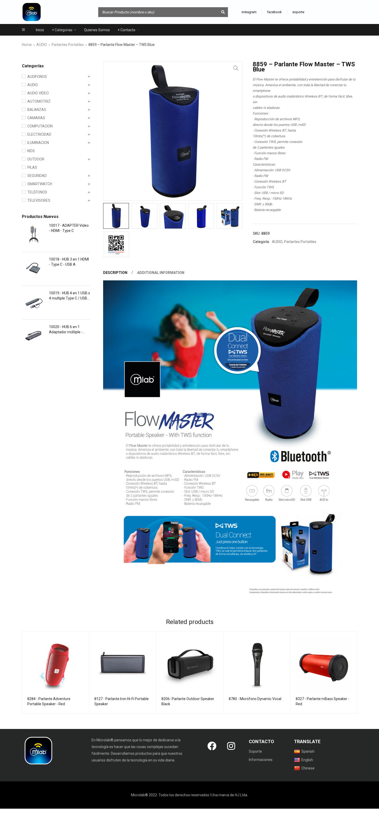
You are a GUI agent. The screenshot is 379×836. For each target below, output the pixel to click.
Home (27, 45)
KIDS (31, 151)
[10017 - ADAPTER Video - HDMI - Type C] (33, 235)
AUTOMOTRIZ (39, 101)
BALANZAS (36, 110)
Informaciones (261, 760)
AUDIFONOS (37, 77)
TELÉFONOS (37, 192)
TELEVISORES (38, 200)
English (307, 760)
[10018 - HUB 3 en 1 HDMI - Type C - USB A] (33, 268)
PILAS (32, 167)
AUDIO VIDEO (38, 93)
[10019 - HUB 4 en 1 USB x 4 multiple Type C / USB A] (33, 302)
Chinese (308, 768)
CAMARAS (36, 118)
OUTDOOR (35, 159)
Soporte (255, 751)
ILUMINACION (38, 143)
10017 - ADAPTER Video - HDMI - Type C (69, 228)
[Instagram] (231, 746)
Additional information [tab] (160, 273)
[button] (236, 68)
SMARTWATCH (39, 184)
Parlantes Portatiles (68, 45)
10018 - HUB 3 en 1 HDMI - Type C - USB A (69, 261)
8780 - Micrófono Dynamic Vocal (255, 699)
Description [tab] (115, 273)
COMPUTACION (40, 126)
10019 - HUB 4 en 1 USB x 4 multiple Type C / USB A (69, 296)
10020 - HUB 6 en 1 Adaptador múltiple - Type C (66, 330)
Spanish (308, 751)
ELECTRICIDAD (39, 134)
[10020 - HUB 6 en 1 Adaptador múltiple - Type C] (33, 336)
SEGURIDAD (37, 176)
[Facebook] (212, 746)
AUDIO (41, 45)
